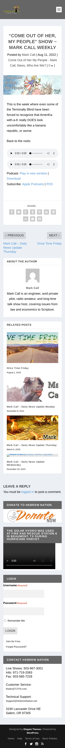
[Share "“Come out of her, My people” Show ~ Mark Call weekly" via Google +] (25, 212)
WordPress (32, 733)
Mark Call (28, 54)
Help (19, 738)
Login (10, 630)
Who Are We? (36, 65)
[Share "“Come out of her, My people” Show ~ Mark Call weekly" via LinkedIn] (46, 212)
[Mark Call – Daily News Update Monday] (32, 389)
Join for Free (13, 641)
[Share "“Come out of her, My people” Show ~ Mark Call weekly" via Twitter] (18, 212)
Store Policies (49, 738)
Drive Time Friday (18, 368)
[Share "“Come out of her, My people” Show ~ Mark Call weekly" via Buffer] (53, 212)
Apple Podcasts (33, 184)
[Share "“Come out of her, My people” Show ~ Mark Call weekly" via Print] (39, 218)
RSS (49, 184)
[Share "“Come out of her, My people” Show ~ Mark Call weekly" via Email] (32, 218)
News (21, 65)
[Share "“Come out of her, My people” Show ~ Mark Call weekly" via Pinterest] (39, 212)
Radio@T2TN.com (16, 688)
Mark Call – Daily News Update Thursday (32, 445)
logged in (27, 492)
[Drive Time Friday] (32, 347)
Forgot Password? (16, 646)
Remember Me (16, 620)
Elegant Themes (32, 729)
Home (11, 738)
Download (14, 178)
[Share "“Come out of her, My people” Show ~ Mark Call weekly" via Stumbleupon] (25, 218)
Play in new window (33, 173)
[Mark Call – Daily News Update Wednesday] (32, 455)
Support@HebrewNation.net (21, 701)
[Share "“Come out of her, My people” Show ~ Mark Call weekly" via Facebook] (11, 212)
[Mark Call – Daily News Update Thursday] (32, 427)
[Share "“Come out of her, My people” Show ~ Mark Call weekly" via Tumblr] (32, 212)
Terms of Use (32, 738)
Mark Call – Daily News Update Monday (31, 406)
